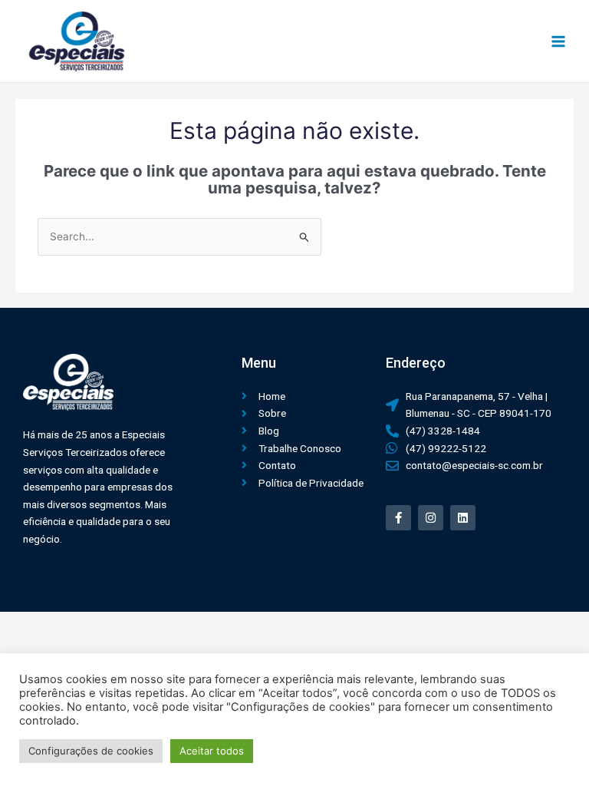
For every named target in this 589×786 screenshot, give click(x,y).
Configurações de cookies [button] (90, 751)
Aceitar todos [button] (211, 751)
